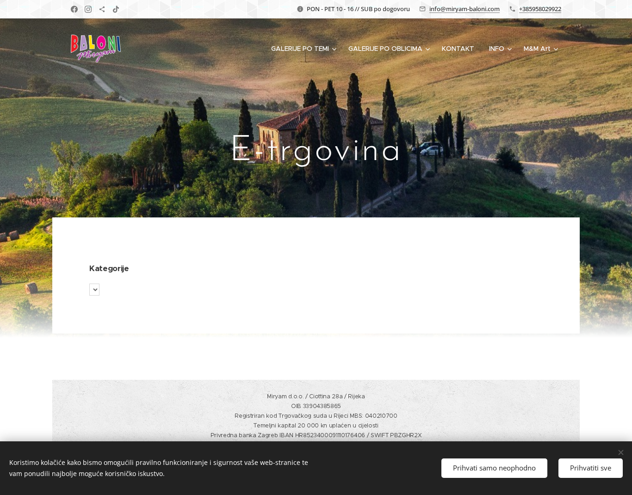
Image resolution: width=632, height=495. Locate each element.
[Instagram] (88, 9)
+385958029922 (540, 9)
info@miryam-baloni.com (464, 9)
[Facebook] (74, 9)
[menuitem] (305, 48)
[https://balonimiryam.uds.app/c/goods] (102, 9)
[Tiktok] (116, 9)
